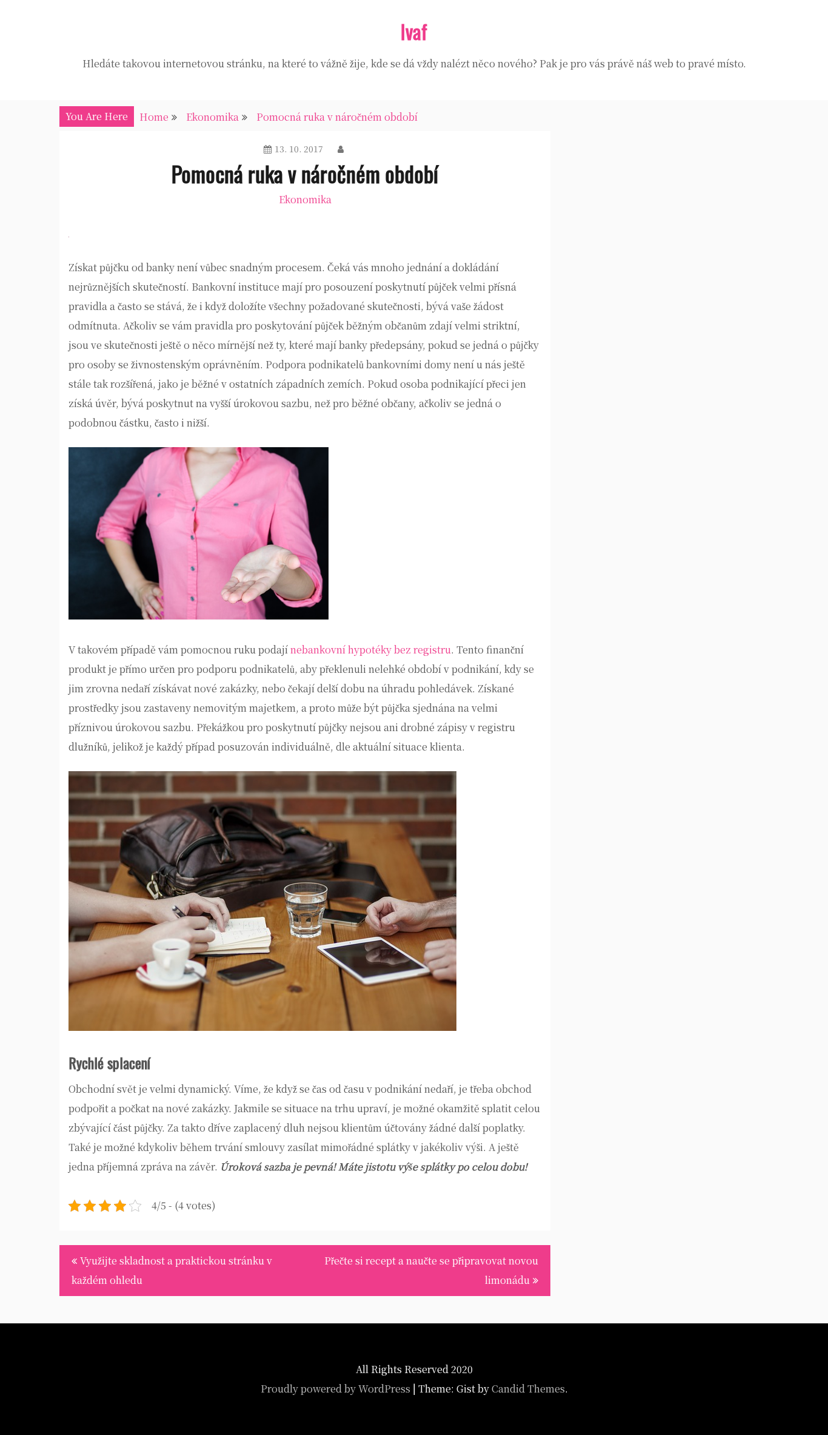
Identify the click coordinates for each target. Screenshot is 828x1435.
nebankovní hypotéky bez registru (370, 650)
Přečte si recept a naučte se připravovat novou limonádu (431, 1270)
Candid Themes (528, 1389)
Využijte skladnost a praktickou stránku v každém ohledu (172, 1270)
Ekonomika (305, 199)
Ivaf (414, 31)
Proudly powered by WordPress (335, 1389)
